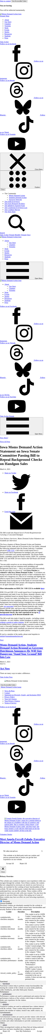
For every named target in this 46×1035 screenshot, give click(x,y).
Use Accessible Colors (19, 1)
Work (6, 28)
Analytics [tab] (3, 1002)
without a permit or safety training (12, 622)
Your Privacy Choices (12, 701)
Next (1, 640)
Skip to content (5, 1)
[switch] (1, 983)
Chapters (7, 24)
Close (3, 189)
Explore (37, 187)
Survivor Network (15, 200)
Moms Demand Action (17, 195)
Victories (7, 26)
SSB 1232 (10, 550)
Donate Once (25, 235)
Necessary (6, 901)
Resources (8, 34)
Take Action (4, 42)
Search (2, 233)
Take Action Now (6, 677)
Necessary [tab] (3, 899)
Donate (11, 416)
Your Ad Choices (10, 699)
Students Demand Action (18, 198)
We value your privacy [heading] (10, 851)
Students (7, 36)
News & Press (5, 442)
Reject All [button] (23, 863)
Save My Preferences (23, 1031)
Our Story (8, 22)
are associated (9, 606)
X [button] (42, 851)
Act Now (5, 668)
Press (6, 38)
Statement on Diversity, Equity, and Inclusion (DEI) (22, 695)
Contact (7, 693)
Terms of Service (10, 703)
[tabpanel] (23, 942)
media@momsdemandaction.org (11, 636)
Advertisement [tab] (5, 1012)
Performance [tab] (4, 992)
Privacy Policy (9, 697)
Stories (6, 32)
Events (6, 30)
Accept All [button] (10, 863)
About (6, 20)
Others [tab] (2, 1023)
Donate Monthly (15, 235)
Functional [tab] (3, 981)
